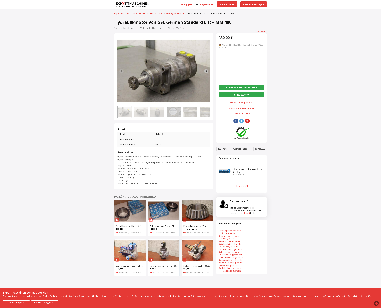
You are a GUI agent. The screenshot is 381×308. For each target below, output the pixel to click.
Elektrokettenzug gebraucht (230, 254)
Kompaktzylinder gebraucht (230, 260)
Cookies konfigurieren (44, 302)
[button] (124, 112)
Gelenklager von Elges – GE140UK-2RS (164, 226)
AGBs (368, 296)
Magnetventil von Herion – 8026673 (164, 266)
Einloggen (186, 4)
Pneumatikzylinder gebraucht (231, 263)
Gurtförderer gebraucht (229, 233)
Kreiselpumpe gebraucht (229, 236)
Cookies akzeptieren (16, 302)
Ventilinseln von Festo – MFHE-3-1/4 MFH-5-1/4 (131, 266)
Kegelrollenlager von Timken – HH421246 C (198, 226)
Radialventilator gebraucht (230, 244)
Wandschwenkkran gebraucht (231, 257)
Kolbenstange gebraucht (229, 252)
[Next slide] (206, 71)
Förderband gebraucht (228, 246)
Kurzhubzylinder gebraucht (230, 268)
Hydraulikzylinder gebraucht (230, 249)
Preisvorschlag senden (241, 102)
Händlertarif (245, 213)
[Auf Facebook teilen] (235, 121)
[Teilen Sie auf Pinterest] (247, 121)
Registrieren (206, 4)
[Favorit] (117, 220)
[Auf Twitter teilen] (241, 121)
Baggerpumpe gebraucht (229, 241)
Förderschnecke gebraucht (230, 271)
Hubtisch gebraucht (227, 238)
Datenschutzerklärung (357, 296)
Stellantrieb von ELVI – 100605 (196, 266)
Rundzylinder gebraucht (229, 265)
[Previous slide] (121, 71)
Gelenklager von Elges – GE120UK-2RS (131, 226)
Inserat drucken (241, 113)
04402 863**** (241, 94)
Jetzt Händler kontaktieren (242, 87)
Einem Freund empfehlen (242, 108)
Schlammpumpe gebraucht (230, 230)
